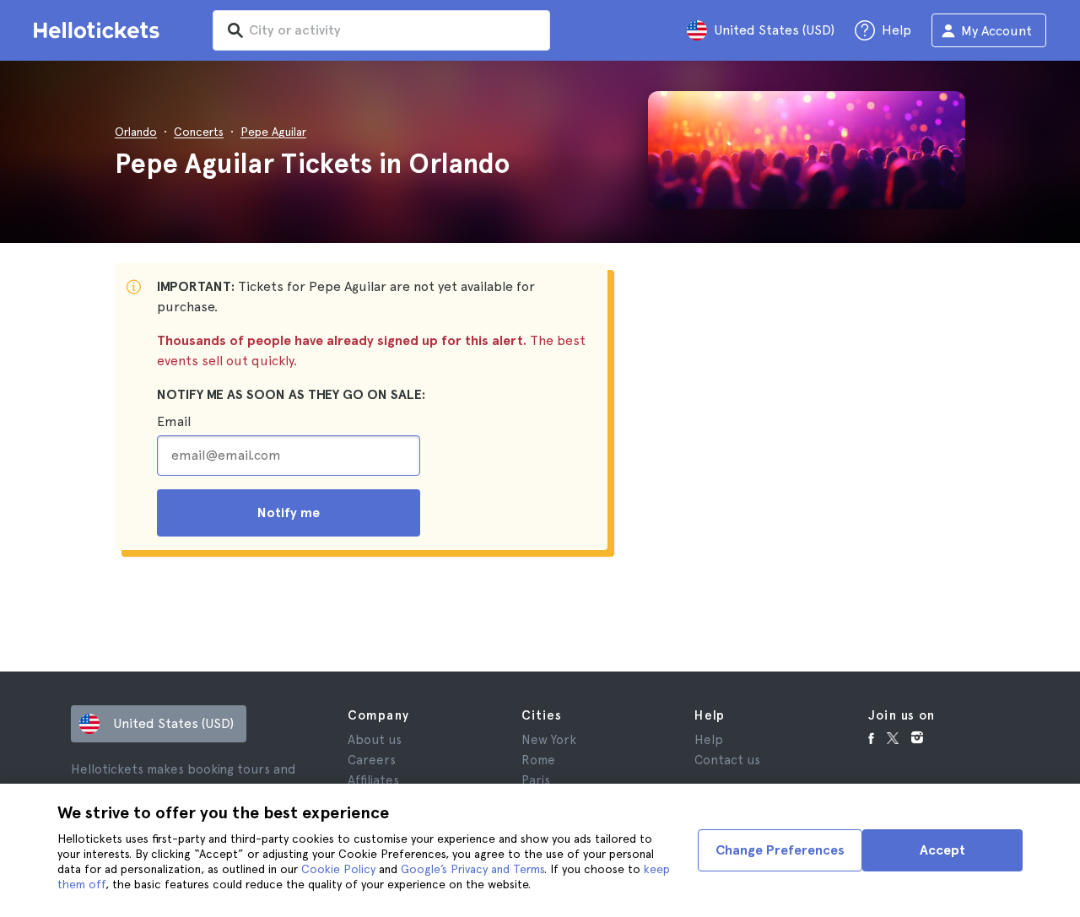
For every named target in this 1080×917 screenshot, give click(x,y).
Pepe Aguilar (273, 131)
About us (375, 739)
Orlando (136, 131)
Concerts (199, 131)
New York (548, 739)
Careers (372, 760)
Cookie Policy (338, 869)
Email (174, 421)
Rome (538, 760)
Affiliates (373, 780)
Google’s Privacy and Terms (472, 869)
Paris (535, 780)
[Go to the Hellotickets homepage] (99, 30)
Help (708, 739)
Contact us (727, 760)
